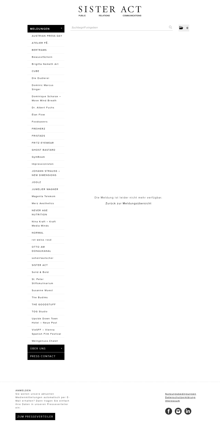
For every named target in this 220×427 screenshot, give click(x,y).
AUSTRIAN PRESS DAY (47, 36)
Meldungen (40, 28)
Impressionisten (43, 164)
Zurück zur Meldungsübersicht (129, 203)
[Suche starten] (170, 27)
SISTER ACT (40, 265)
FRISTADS (38, 135)
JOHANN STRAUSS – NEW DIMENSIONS (46, 173)
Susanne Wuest (42, 290)
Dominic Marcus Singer (43, 87)
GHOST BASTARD (44, 150)
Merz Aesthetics (43, 203)
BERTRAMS (39, 50)
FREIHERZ (38, 128)
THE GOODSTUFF (44, 304)
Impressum (172, 400)
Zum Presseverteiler (35, 416)
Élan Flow (38, 114)
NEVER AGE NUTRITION (40, 212)
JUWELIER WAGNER (45, 189)
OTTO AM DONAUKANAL (41, 249)
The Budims (40, 297)
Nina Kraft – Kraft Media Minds (44, 223)
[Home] (110, 9)
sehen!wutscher (43, 258)
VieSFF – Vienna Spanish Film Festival (46, 331)
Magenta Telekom (44, 196)
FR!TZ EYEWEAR (43, 143)
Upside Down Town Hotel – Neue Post (45, 320)
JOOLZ (36, 182)
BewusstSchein (42, 57)
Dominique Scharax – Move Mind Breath (46, 98)
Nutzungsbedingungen (180, 394)
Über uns (38, 348)
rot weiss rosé (42, 240)
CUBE (35, 71)
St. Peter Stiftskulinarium (42, 281)
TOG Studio (40, 311)
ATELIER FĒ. (40, 43)
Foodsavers (40, 121)
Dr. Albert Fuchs (43, 107)
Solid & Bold (40, 272)
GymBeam (38, 157)
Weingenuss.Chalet (45, 341)
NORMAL (38, 232)
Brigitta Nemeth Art (45, 64)
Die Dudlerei (40, 78)
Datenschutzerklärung (180, 397)
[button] (184, 28)
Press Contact (43, 356)
